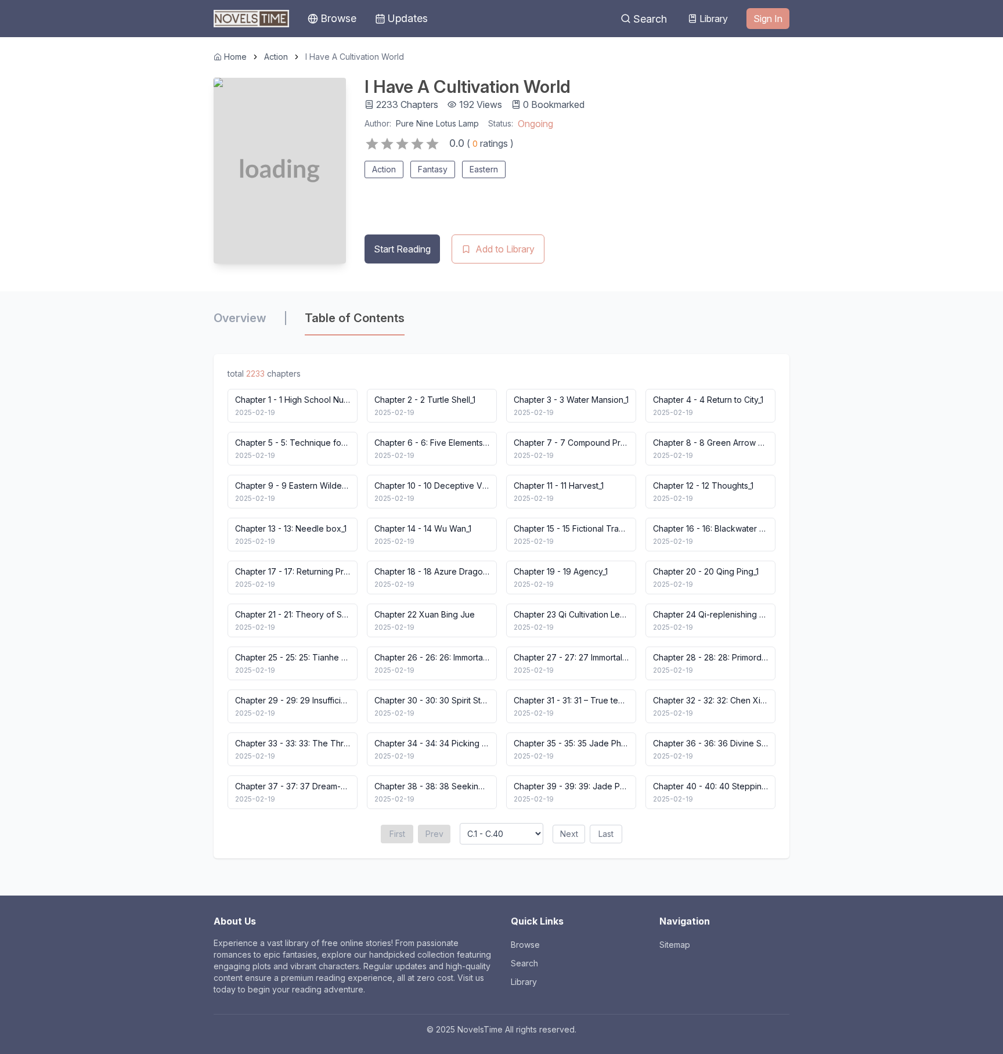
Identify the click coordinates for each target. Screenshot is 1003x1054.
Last (606, 834)
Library (713, 18)
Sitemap (674, 945)
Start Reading (402, 249)
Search (650, 19)
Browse (525, 945)
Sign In (767, 18)
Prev (434, 834)
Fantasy (433, 169)
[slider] (402, 143)
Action (276, 57)
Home (235, 57)
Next (569, 834)
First (397, 834)
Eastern (484, 169)
